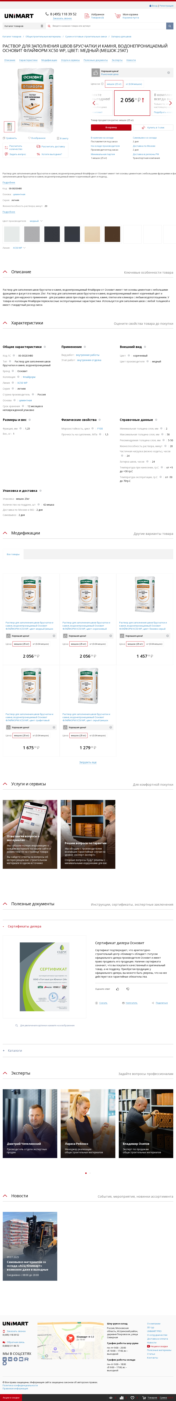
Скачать (103, 1003)
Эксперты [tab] (20, 1073)
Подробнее (9, 182)
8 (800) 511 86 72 (11, 1345)
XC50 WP (22, 382)
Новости (131, 60)
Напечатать (132, 1003)
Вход (154, 5)
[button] (10, 138)
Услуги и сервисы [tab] (28, 784)
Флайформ (29, 377)
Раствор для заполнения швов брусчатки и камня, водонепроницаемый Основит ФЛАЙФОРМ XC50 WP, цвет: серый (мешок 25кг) (86, 719)
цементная (19, 194)
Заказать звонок (16, 1331)
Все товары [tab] (13, 554)
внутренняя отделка (89, 360)
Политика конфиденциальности (20, 1385)
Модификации (49, 60)
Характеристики (28, 60)
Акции (11, 1397)
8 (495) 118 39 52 (63, 14)
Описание (9, 60)
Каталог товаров (14, 26)
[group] (35, 101)
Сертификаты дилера (24, 926)
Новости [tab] (19, 1195)
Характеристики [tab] (27, 323)
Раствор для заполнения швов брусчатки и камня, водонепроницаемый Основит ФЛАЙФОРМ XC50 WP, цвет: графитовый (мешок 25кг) (29, 719)
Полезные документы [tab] (32, 903)
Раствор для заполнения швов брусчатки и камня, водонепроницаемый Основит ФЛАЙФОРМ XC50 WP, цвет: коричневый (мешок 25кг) (86, 627)
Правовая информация (15, 1388)
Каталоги (15, 1050)
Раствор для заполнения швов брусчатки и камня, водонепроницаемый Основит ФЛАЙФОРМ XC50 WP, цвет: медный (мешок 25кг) (29, 627)
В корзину (111, 127)
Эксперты (117, 60)
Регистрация (166, 5)
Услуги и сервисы (70, 60)
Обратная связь (16, 1342)
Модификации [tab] (25, 533)
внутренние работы (87, 355)
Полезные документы (96, 60)
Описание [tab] (21, 271)
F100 (100, 428)
